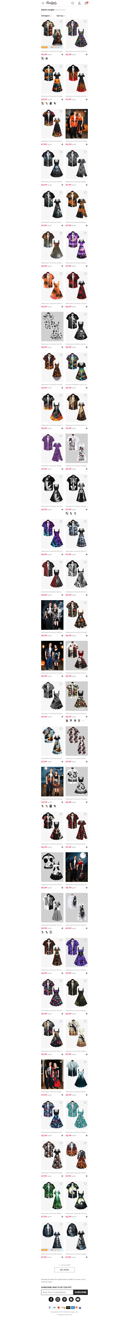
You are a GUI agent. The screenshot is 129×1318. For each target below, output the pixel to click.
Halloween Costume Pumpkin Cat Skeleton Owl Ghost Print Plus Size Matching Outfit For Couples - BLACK (77, 632)
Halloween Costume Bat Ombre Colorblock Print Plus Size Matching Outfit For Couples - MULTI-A (52, 551)
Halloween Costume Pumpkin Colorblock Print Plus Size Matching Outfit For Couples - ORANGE (77, 141)
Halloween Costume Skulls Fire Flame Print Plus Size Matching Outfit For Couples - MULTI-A (52, 425)
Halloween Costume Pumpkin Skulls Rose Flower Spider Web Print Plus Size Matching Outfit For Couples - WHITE (77, 466)
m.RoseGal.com (53, 3)
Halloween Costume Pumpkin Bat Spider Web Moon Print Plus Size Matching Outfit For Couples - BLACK (52, 51)
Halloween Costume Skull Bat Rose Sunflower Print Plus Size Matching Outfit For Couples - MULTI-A (77, 713)
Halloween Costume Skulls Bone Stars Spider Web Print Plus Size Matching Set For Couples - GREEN (77, 1132)
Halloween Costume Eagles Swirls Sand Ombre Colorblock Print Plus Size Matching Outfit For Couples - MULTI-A (77, 1051)
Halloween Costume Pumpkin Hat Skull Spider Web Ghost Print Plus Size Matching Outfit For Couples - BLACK (52, 1173)
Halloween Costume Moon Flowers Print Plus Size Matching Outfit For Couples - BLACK (52, 1254)
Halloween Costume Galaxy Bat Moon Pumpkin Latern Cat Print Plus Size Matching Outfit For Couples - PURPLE (77, 263)
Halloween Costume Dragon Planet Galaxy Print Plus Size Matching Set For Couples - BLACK (77, 1254)
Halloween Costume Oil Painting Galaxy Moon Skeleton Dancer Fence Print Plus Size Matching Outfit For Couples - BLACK (77, 1213)
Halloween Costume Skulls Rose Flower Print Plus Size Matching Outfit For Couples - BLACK (77, 844)
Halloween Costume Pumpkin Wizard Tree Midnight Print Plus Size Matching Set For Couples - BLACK (52, 673)
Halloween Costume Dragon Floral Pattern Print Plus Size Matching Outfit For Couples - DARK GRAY (52, 713)
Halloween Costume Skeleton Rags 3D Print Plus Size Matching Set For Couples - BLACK (52, 632)
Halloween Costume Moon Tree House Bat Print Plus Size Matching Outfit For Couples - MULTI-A (52, 1051)
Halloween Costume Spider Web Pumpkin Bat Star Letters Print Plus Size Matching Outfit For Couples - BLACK (77, 222)
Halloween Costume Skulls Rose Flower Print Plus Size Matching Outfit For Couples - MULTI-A (77, 758)
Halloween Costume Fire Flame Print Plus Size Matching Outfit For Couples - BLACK (77, 96)
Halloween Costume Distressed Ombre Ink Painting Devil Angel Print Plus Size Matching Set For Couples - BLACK (52, 844)
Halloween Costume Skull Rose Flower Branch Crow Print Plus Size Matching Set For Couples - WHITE (77, 925)
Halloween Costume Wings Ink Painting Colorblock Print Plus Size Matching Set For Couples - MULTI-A (52, 1092)
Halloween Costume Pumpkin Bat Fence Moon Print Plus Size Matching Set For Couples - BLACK (77, 799)
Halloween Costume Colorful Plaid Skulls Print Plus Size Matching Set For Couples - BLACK (77, 51)
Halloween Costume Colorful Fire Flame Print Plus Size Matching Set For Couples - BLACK (52, 141)
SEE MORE (64, 1270)
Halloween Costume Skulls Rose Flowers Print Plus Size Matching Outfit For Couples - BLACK (52, 222)
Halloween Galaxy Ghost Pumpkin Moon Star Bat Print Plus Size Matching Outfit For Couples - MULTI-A (52, 1132)
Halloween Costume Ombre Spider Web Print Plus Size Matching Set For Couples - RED (52, 303)
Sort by (60, 16)
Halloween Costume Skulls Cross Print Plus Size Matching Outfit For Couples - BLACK (77, 344)
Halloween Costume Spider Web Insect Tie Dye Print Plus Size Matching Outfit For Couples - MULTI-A (77, 1010)
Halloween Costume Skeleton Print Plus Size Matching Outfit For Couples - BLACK (77, 506)
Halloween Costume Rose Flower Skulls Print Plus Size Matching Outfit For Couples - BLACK (77, 884)
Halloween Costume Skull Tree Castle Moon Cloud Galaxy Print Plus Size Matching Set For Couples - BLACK (77, 551)
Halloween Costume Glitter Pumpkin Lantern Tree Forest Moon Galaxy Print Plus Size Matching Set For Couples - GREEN (52, 1213)
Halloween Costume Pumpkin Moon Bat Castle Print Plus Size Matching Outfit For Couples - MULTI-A (52, 799)
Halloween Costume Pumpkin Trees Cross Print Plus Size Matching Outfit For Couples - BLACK (52, 96)
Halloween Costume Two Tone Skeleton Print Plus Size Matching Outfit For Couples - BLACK (52, 925)
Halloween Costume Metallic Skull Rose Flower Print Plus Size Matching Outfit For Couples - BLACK (52, 182)
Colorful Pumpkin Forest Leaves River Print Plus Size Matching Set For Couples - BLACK (77, 385)
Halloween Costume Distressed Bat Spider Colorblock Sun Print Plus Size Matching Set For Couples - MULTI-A (52, 970)
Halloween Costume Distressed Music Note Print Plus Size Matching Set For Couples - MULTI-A (77, 425)
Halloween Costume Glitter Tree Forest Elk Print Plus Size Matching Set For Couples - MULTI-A (77, 1092)
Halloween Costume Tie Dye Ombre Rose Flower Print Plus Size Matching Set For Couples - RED (77, 303)
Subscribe (81, 1292)
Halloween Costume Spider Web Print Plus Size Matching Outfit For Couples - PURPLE (52, 466)
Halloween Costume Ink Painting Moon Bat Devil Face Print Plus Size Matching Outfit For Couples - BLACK (52, 884)
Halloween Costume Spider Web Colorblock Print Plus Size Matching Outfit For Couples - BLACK (52, 592)
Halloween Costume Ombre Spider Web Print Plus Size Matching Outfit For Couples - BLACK (52, 263)
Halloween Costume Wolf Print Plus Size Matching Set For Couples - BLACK (52, 506)
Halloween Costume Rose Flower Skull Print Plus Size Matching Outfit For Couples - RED (77, 673)
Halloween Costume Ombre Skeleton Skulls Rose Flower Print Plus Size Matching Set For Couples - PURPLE (77, 970)
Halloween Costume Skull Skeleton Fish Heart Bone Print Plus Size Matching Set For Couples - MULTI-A (52, 344)
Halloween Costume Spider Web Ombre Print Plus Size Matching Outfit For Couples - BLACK (77, 182)
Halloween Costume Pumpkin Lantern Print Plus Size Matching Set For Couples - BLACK (52, 385)
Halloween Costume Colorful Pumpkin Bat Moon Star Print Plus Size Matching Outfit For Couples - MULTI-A (52, 1010)
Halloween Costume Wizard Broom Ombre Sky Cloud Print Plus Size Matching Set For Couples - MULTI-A (52, 758)
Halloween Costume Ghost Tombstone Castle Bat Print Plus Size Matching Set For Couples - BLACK (77, 592)
